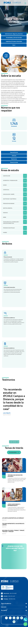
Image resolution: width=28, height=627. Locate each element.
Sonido (5, 185)
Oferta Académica (6, 603)
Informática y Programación (10, 180)
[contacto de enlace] (14, 559)
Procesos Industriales (9, 228)
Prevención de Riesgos (8, 203)
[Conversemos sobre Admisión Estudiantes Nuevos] (25, 619)
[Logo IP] (14, 582)
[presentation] (11, 441)
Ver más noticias (13, 452)
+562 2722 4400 (11, 596)
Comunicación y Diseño (8, 194)
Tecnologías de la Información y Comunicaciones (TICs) (11, 222)
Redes (4, 217)
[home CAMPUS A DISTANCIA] (16, 3)
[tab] (14, 152)
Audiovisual (6, 189)
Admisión (3, 607)
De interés (4, 610)
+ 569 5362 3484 (11, 599)
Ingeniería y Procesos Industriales (14, 41)
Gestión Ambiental (7, 208)
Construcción (6, 175)
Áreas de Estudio (14, 152)
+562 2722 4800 (13, 593)
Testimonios (14, 159)
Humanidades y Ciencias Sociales (14, 37)
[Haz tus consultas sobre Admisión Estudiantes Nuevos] (25, 624)
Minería (5, 232)
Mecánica (5, 212)
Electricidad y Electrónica (9, 199)
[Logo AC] (14, 587)
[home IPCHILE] (8, 3)
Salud (13, 45)
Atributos (14, 155)
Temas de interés (14, 162)
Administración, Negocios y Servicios (14, 34)
